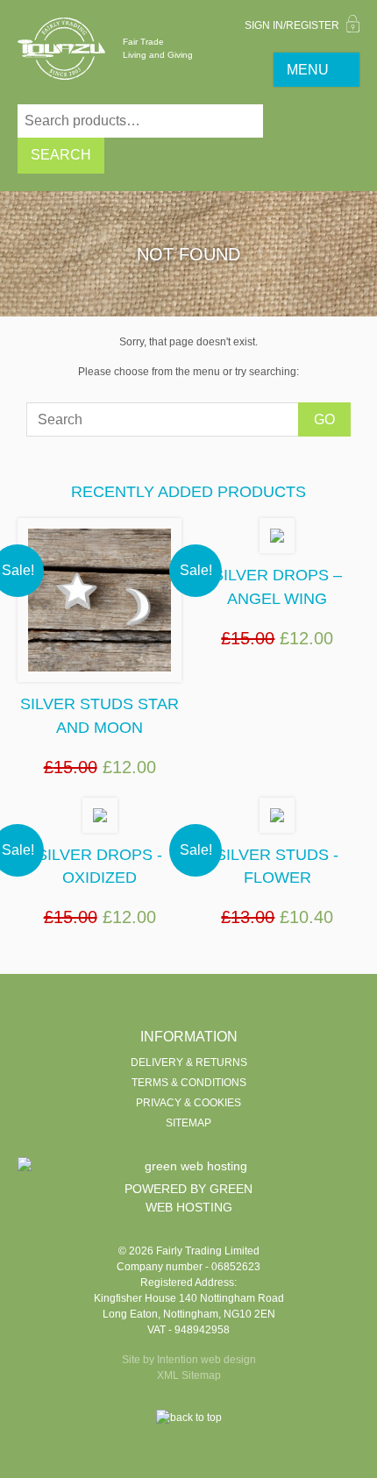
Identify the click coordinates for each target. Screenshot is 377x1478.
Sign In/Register (293, 25)
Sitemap (188, 1123)
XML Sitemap (189, 1375)
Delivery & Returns (189, 1062)
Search (61, 154)
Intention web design (206, 1360)
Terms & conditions (189, 1083)
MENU (308, 69)
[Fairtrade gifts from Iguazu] (61, 49)
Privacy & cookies (188, 1103)
